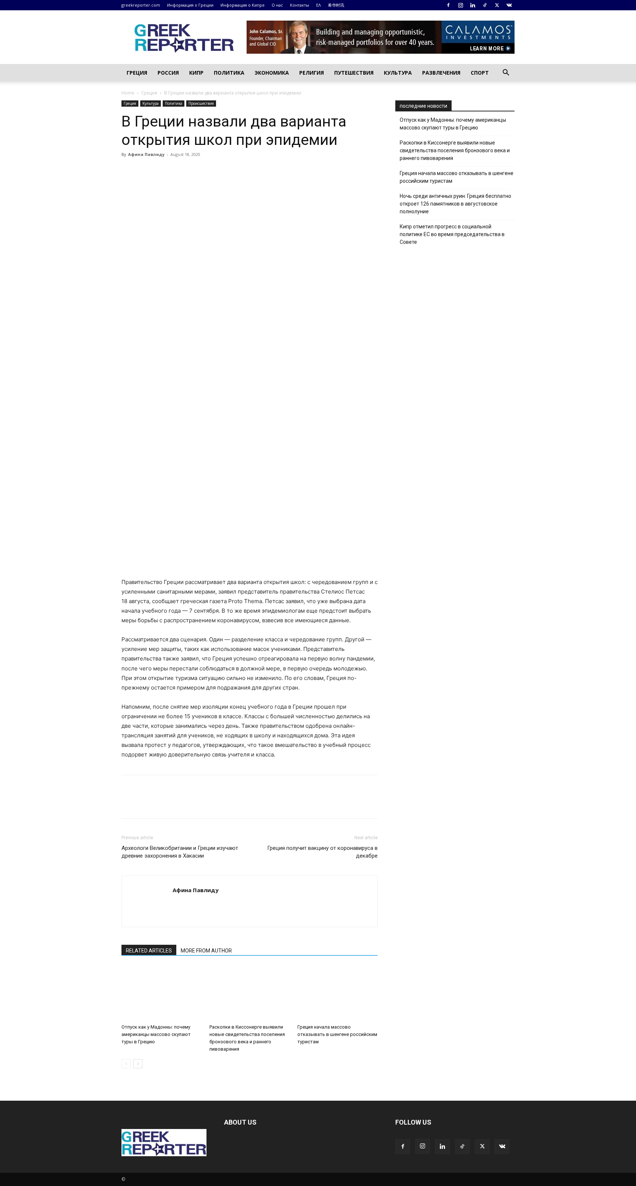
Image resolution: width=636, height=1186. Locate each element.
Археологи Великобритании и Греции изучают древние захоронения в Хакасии (179, 852)
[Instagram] (460, 5)
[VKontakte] (509, 5)
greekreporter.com (140, 5)
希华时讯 (336, 5)
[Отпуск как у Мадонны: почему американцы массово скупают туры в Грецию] (161, 993)
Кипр (196, 72)
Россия (168, 72)
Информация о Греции (190, 5)
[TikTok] (484, 5)
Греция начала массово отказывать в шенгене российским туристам (337, 1034)
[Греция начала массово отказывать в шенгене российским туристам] (337, 993)
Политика (229, 72)
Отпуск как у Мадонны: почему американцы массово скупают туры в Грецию (156, 1034)
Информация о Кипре (242, 5)
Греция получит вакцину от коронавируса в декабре (322, 852)
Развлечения (441, 72)
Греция (137, 72)
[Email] (196, 171)
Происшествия (201, 103)
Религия (311, 72)
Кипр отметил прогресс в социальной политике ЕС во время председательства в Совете (452, 234)
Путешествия (354, 72)
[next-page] (137, 1063)
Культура (398, 72)
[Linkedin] (472, 5)
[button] (506, 73)
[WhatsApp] (179, 171)
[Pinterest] (162, 171)
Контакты (299, 5)
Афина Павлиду (146, 154)
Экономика (272, 72)
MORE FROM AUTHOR (206, 951)
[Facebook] (448, 5)
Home (127, 93)
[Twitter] (496, 5)
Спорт (480, 72)
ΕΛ (318, 5)
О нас (277, 5)
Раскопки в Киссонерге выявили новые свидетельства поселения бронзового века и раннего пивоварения (455, 150)
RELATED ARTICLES (149, 951)
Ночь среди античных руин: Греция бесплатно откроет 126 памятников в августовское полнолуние (455, 203)
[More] (214, 171)
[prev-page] (126, 1063)
